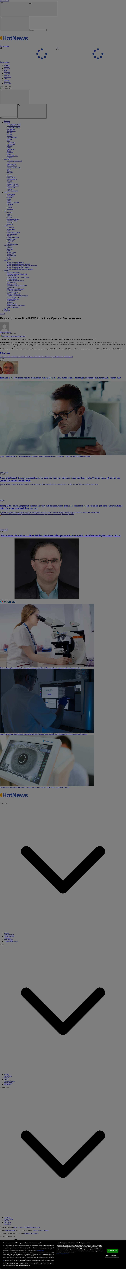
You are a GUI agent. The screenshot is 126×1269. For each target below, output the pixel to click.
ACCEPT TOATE (112, 1250)
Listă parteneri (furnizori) (63, 1253)
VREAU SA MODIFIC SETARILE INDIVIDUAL (112, 1256)
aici (3, 1260)
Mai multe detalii (40, 1250)
